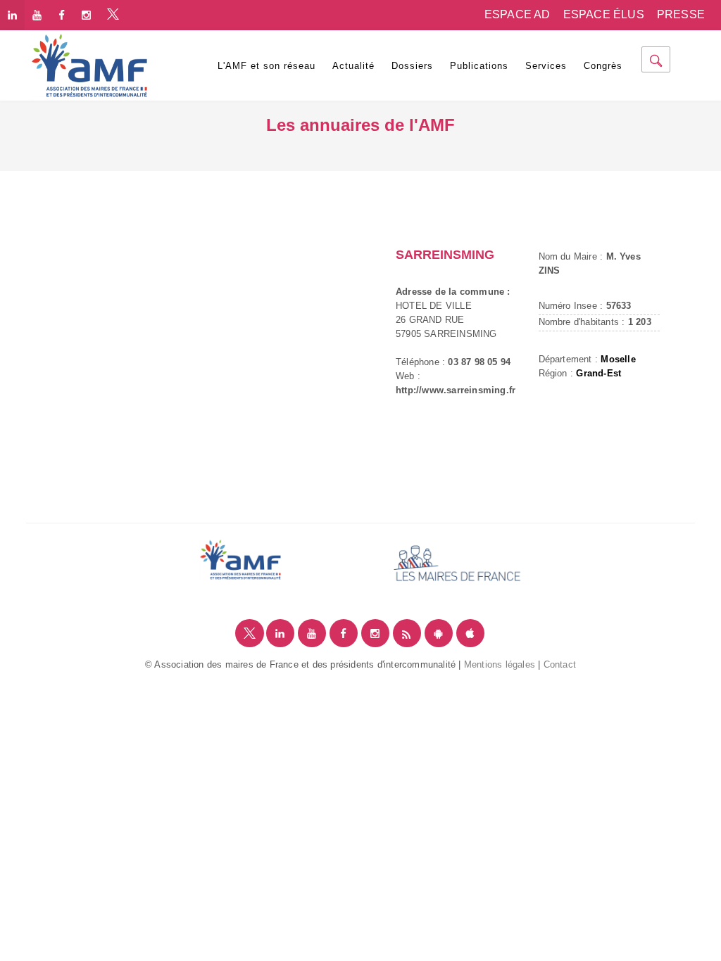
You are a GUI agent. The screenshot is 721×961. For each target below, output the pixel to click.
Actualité (353, 66)
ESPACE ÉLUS (603, 14)
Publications (479, 66)
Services (546, 66)
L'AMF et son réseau (266, 66)
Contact (560, 664)
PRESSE (681, 14)
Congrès (603, 66)
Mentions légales (499, 664)
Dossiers (412, 66)
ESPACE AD (517, 14)
